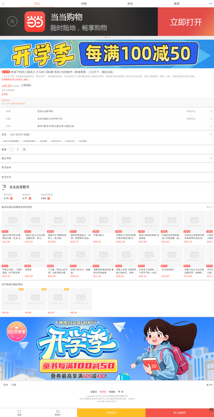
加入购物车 (179, 412)
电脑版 (112, 391)
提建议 (94, 391)
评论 (130, 3)
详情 (84, 3)
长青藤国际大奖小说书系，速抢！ (15, 79)
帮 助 (120, 391)
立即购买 (111, 412)
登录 (5, 385)
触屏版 (103, 391)
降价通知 (27, 85)
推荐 (177, 3)
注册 (13, 385)
